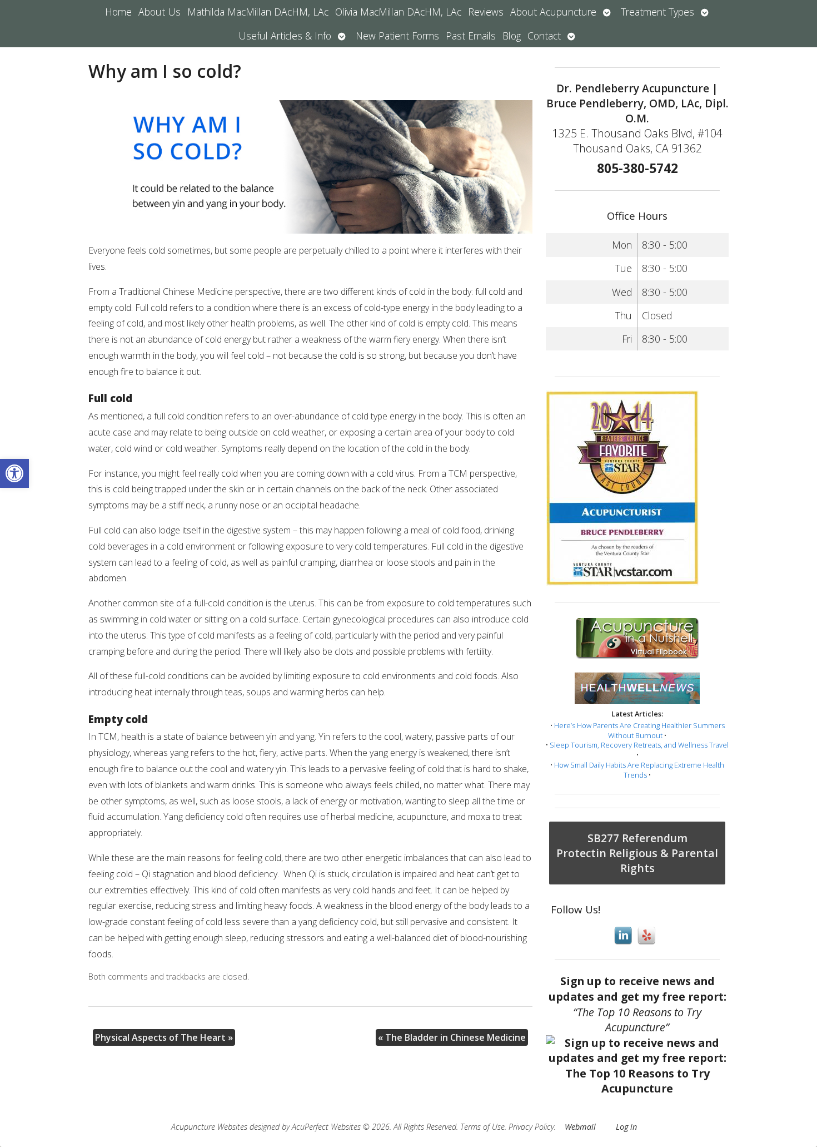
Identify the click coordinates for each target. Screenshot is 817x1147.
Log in (626, 1126)
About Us (159, 11)
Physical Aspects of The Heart (164, 1037)
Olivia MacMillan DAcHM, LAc (398, 11)
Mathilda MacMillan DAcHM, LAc (257, 11)
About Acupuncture (553, 11)
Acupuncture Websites (209, 1126)
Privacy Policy (531, 1126)
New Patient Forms (397, 35)
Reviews (486, 11)
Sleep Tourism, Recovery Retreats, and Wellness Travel (639, 745)
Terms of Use (482, 1126)
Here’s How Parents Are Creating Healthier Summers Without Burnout (639, 730)
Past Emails (471, 35)
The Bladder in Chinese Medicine (452, 1037)
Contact (544, 35)
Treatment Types (657, 11)
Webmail (580, 1126)
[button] (14, 473)
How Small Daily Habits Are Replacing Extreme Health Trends (639, 770)
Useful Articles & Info (284, 35)
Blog (511, 35)
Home (118, 11)
